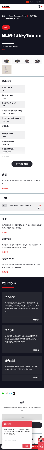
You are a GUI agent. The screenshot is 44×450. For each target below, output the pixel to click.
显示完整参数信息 (22, 164)
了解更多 (5, 272)
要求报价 (5, 252)
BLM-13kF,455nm (12, 19)
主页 (3, 16)
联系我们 (5, 232)
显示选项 (5, 189)
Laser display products (17, 16)
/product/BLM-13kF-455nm (32, 447)
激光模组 (33, 16)
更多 (3, 50)
